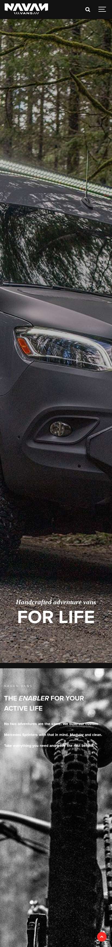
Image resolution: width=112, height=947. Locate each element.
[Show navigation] (102, 9)
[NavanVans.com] (26, 9)
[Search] (87, 9)
